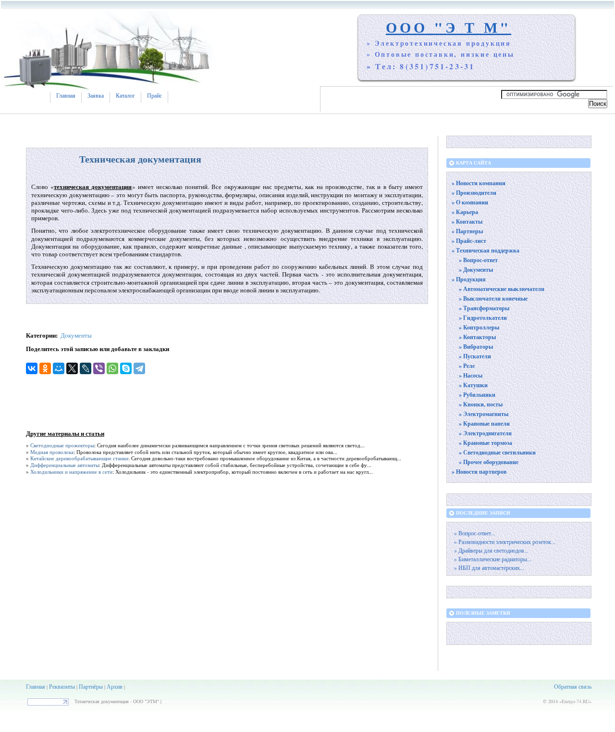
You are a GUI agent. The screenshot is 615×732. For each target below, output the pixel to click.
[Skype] (126, 368)
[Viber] (99, 368)
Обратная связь (572, 686)
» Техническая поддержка (485, 250)
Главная (65, 95)
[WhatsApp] (112, 368)
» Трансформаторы (484, 308)
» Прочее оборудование (488, 462)
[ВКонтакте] (31, 368)
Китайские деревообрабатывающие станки (79, 458)
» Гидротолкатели (483, 317)
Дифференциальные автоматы (64, 464)
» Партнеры (467, 231)
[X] (72, 368)
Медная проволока (52, 451)
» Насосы (470, 375)
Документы (76, 335)
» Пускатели (475, 356)
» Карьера (465, 211)
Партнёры (91, 686)
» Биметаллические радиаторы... (492, 559)
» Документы (476, 269)
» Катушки (473, 385)
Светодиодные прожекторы (62, 445)
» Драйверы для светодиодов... (491, 550)
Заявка (95, 95)
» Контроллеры (479, 327)
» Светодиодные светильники (497, 452)
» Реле (467, 365)
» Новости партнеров (479, 471)
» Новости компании (478, 183)
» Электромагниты (483, 413)
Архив (115, 686)
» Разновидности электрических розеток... (504, 541)
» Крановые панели (484, 423)
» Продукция (469, 279)
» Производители (474, 192)
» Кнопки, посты (481, 404)
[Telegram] (139, 368)
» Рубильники (477, 394)
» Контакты (467, 221)
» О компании (470, 202)
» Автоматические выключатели (501, 288)
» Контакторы (477, 337)
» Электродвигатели (485, 433)
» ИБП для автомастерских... (489, 567)
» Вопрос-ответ (478, 260)
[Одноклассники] (45, 368)
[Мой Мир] (58, 368)
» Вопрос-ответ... (474, 533)
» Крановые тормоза (485, 442)
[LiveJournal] (85, 368)
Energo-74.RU (575, 701)
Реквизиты (62, 686)
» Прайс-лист (469, 240)
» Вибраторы (476, 346)
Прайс (154, 95)
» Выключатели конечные (493, 298)
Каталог (125, 95)
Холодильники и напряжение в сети (71, 471)
